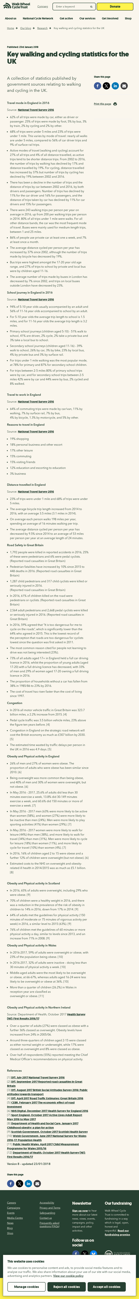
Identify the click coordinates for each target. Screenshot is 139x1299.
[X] (84, 1254)
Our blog (25, 28)
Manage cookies (26, 1287)
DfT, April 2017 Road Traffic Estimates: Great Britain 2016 (47, 1098)
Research (42, 28)
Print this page (102, 103)
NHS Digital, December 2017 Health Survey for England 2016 (49, 1111)
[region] (69, 1277)
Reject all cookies (66, 1287)
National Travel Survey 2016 (36, 110)
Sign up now (80, 1210)
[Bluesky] (93, 1254)
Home (10, 28)
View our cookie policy (68, 1276)
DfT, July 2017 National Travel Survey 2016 (38, 1077)
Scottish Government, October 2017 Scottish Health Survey (49, 1132)
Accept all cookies (106, 1287)
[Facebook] (75, 1254)
